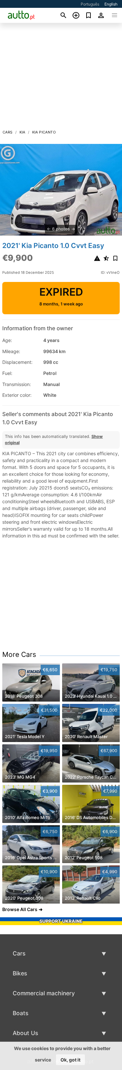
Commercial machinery (44, 993)
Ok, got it (70, 1059)
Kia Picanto (44, 132)
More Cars (19, 654)
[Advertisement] (61, 78)
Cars (8, 132)
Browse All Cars (19, 909)
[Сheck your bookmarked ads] (88, 15)
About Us (25, 1033)
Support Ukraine (61, 921)
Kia (22, 132)
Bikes (20, 973)
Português (90, 4)
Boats (20, 1013)
